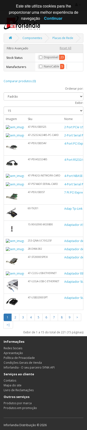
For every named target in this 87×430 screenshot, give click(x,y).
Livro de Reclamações (19, 390)
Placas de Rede (62, 38)
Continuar (53, 18)
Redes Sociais (13, 348)
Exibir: (79, 103)
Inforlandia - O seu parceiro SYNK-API (29, 367)
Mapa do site (13, 385)
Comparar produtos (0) (20, 81)
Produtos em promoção (20, 408)
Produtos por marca (18, 403)
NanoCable (51, 66)
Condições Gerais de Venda (23, 363)
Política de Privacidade (19, 358)
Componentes (32, 38)
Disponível (51, 57)
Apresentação (13, 353)
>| (8, 325)
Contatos (10, 380)
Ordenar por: (74, 89)
